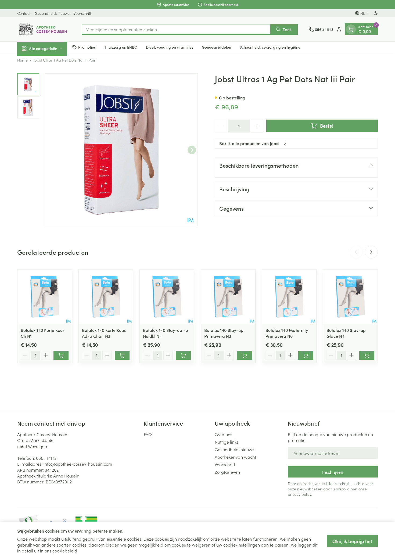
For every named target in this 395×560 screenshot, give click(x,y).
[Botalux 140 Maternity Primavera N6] (289, 297)
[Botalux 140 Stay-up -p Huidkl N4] (167, 297)
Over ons (223, 434)
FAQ (148, 434)
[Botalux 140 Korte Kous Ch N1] (44, 297)
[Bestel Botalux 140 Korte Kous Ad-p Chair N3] (122, 355)
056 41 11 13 (46, 458)
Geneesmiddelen (216, 47)
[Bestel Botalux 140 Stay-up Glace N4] (366, 355)
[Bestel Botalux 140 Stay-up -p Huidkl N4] (183, 355)
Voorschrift (82, 13)
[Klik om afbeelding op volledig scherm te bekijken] (121, 150)
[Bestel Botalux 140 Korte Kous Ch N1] (61, 355)
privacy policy (299, 494)
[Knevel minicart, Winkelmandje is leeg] (351, 29)
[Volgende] (192, 150)
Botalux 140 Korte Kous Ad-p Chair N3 (104, 333)
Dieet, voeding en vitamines (169, 47)
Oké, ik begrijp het (352, 541)
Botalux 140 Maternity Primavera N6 (286, 333)
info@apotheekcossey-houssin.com (78, 464)
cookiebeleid (64, 551)
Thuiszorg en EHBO (120, 47)
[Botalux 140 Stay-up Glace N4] (350, 297)
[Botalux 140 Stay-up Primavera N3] (228, 297)
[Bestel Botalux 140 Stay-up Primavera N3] (244, 355)
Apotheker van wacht (235, 457)
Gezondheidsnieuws (52, 13)
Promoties (87, 47)
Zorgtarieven (227, 472)
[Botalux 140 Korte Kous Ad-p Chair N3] (106, 297)
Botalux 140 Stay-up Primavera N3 (223, 333)
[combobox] (176, 29)
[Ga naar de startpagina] (44, 29)
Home (22, 60)
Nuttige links (226, 442)
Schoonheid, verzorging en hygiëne (270, 47)
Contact (23, 13)
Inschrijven (332, 472)
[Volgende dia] (371, 252)
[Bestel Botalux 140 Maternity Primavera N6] (305, 355)
